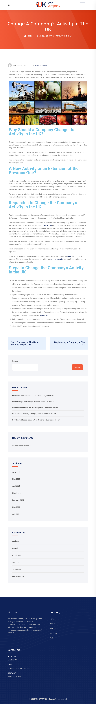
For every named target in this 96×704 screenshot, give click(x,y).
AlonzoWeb (62, 699)
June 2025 (16, 472)
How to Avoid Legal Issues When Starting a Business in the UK (36, 420)
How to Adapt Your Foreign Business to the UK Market (33, 402)
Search (15, 361)
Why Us (53, 628)
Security (15, 562)
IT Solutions (16, 555)
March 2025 (16, 493)
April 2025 (16, 486)
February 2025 (18, 500)
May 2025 (16, 479)
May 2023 (16, 507)
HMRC (69, 256)
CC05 (49, 225)
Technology (16, 569)
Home (29, 36)
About (52, 624)
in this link (43, 316)
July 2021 (15, 514)
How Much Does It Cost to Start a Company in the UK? (33, 395)
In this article (57, 259)
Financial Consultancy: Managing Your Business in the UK (34, 414)
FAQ (51, 638)
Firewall (15, 548)
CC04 (44, 225)
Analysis (15, 541)
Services (53, 633)
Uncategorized (41, 65)
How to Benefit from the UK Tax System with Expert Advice (35, 408)
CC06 (56, 225)
